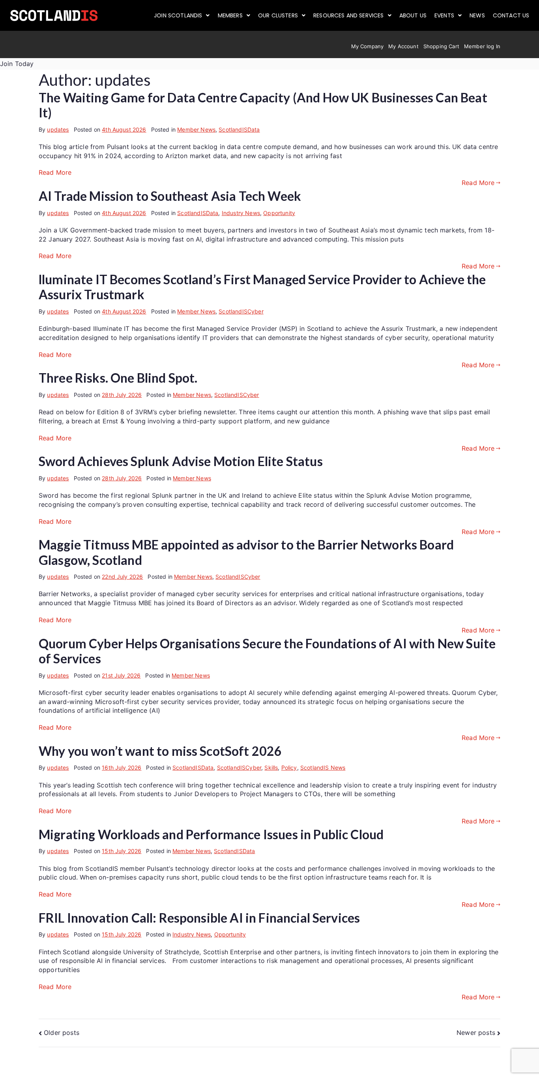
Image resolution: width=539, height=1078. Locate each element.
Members (230, 15)
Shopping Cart (441, 46)
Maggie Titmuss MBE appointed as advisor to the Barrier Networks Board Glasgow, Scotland (246, 552)
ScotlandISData (239, 129)
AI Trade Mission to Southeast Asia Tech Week (170, 196)
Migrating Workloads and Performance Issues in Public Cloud (211, 834)
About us (413, 15)
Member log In (482, 46)
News (477, 15)
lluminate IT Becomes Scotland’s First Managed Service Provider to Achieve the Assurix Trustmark (262, 287)
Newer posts (476, 1032)
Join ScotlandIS (178, 15)
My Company (367, 46)
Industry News (241, 213)
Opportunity (279, 213)
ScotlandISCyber (241, 311)
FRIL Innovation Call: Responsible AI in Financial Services (199, 917)
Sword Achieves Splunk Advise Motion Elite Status (181, 461)
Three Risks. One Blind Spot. (118, 377)
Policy (289, 767)
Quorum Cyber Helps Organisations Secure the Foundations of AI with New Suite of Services (267, 651)
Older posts (61, 1032)
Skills (271, 767)
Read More (55, 172)
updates (58, 129)
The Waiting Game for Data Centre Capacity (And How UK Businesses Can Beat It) (263, 105)
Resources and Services (348, 15)
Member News (196, 129)
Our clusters (278, 15)
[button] (182, 15)
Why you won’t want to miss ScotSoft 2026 (160, 751)
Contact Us (511, 15)
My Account (403, 46)
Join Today (17, 64)
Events (444, 15)
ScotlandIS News (322, 767)
